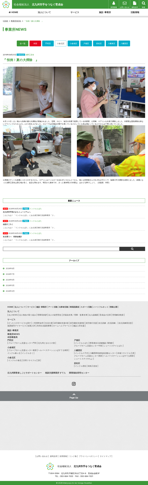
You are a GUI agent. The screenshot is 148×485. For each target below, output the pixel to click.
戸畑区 (86, 43)
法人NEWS (13, 315)
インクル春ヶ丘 (14, 353)
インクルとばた (81, 343)
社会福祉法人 (38, 4)
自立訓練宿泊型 (125, 323)
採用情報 (63, 456)
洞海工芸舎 (92, 366)
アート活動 (53, 307)
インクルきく (27, 353)
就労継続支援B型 (77, 323)
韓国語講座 (74, 307)
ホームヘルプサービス (62, 326)
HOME (14, 12)
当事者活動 (63, 307)
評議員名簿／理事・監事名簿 (75, 315)
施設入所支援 (79, 326)
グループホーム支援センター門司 (22, 343)
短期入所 (31, 326)
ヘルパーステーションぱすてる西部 (119, 356)
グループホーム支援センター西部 (88, 356)
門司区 (48, 43)
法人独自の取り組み (27, 315)
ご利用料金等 (38, 323)
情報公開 (113, 307)
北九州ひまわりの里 (46, 343)
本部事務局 (12, 337)
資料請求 (53, 456)
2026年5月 (10, 285)
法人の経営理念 (54, 315)
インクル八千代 (81, 353)
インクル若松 (80, 366)
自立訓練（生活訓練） (107, 323)
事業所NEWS (13, 334)
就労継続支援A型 (61, 323)
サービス (75, 12)
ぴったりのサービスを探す (19, 323)
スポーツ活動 (86, 307)
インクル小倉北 (15, 360)
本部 (35, 43)
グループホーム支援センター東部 (22, 350)
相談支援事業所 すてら (55, 372)
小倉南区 (73, 43)
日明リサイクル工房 (31, 360)
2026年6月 (10, 280)
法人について (44, 12)
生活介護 (49, 323)
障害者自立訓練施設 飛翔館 (101, 343)
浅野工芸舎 (29, 55)
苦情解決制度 (118, 315)
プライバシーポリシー (88, 456)
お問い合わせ (42, 456)
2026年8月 (10, 268)
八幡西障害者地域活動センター (103, 353)
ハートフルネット (100, 307)
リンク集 (73, 456)
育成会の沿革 (105, 315)
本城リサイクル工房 (125, 353)
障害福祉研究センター (79, 372)
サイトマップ (105, 456)
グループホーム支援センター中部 (88, 346)
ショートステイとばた (113, 346)
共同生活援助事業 (44, 326)
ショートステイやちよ (83, 359)
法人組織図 (93, 315)
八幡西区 (124, 43)
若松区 (99, 43)
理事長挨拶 (42, 315)
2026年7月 (10, 274)
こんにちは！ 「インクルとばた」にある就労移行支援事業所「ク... (29, 212)
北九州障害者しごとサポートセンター (24, 372)
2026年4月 (10, 291)
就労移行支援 (91, 323)
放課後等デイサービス (16, 326)
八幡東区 (111, 43)
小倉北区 (60, 43)
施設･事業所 (105, 12)
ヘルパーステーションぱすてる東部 (53, 350)
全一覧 (22, 43)
